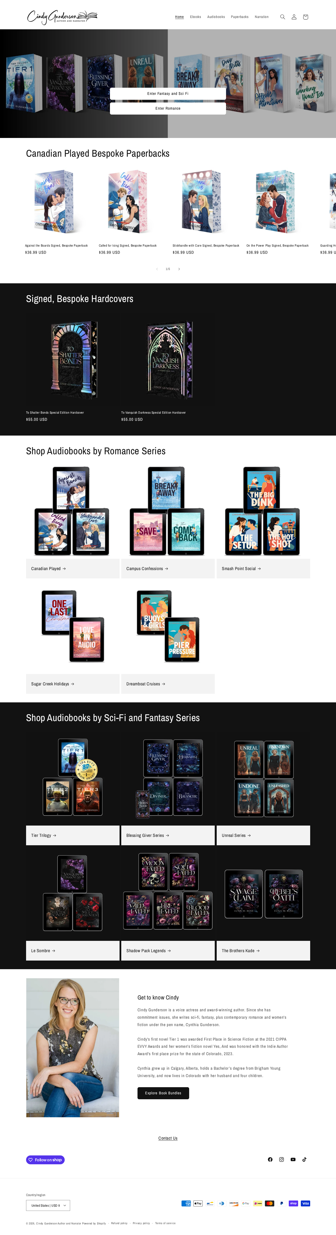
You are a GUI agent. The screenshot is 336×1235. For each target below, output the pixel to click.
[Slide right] (179, 269)
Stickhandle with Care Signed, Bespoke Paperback (206, 246)
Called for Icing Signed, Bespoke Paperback (128, 246)
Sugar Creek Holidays (50, 684)
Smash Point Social (239, 568)
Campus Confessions (144, 568)
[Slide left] (157, 269)
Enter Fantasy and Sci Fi (168, 93)
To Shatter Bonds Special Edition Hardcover (55, 413)
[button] (282, 17)
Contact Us (168, 1138)
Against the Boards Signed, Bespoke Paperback (56, 246)
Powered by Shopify (94, 1223)
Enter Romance (168, 108)
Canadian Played (46, 568)
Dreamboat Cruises (143, 684)
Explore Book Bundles (163, 1093)
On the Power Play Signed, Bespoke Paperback (277, 246)
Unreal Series (234, 835)
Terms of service (165, 1223)
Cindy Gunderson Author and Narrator (58, 1223)
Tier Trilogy (41, 835)
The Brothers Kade (238, 950)
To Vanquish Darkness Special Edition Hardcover (153, 413)
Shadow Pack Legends (146, 950)
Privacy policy (141, 1223)
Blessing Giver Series (145, 835)
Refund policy (119, 1223)
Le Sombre (40, 950)
